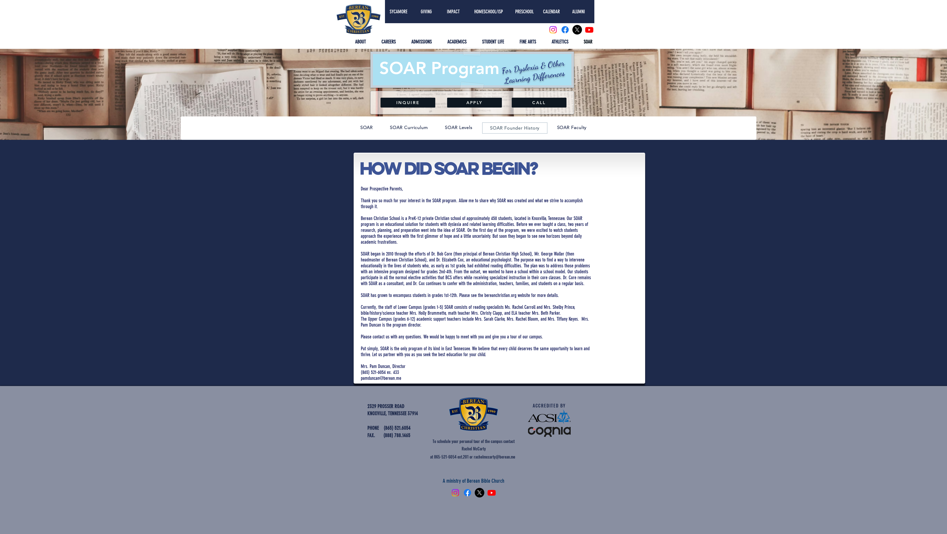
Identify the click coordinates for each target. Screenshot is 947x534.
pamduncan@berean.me (381, 378)
